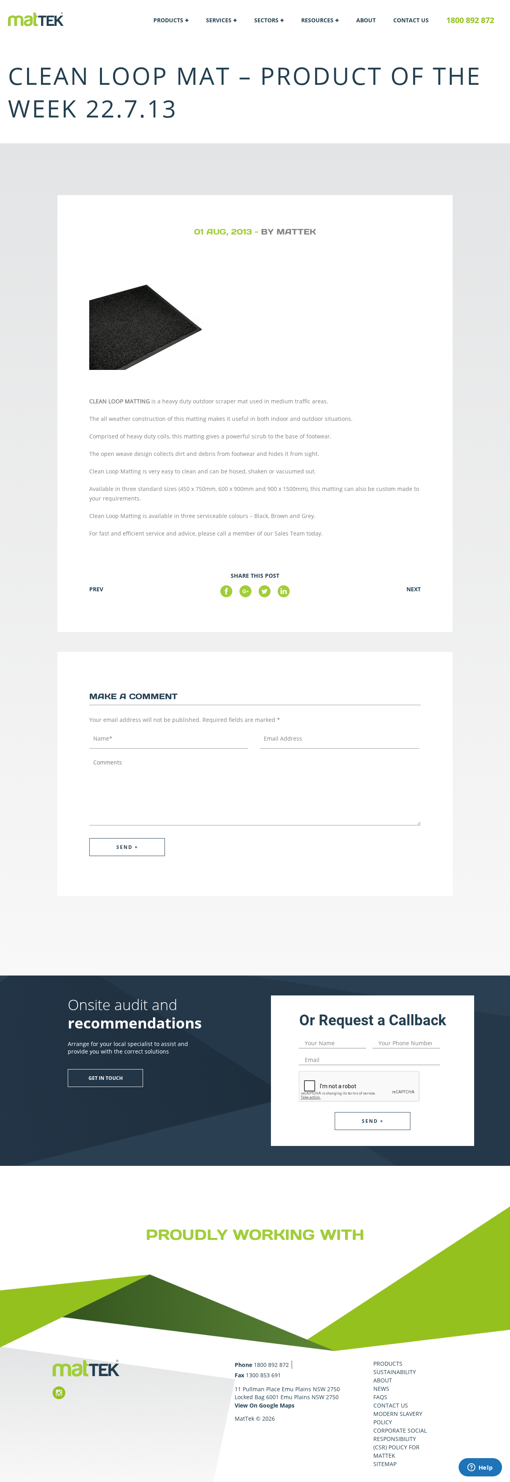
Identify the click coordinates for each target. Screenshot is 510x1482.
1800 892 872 (470, 20)
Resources (317, 20)
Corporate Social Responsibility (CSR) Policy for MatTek (400, 1443)
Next (413, 589)
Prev (96, 589)
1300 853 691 (263, 1375)
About (366, 20)
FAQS (380, 1397)
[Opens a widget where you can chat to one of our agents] (480, 1468)
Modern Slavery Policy (397, 1418)
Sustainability (394, 1372)
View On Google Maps (264, 1405)
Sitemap (384, 1464)
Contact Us (411, 20)
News (381, 1388)
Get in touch (105, 1078)
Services (218, 20)
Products (168, 20)
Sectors (266, 20)
